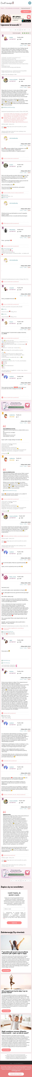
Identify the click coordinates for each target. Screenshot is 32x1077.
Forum (2, 8)
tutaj (4, 918)
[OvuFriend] (7, 4)
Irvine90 (11, 288)
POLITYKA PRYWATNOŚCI (18, 1063)
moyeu (11, 321)
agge (10, 640)
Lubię (25, 45)
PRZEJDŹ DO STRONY (16, 1074)
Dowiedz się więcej (16, 1070)
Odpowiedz (26, 11)
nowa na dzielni (13, 79)
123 (22, 29)
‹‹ (10, 30)
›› (29, 30)
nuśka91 (11, 376)
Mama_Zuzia (12, 576)
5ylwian (11, 671)
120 (15, 29)
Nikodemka (12, 229)
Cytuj (21, 45)
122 (20, 29)
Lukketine (12, 415)
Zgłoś (29, 45)
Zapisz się (14, 923)
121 (17, 29)
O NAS (11, 1063)
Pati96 (11, 37)
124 (24, 29)
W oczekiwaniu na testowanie (12, 8)
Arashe (11, 164)
